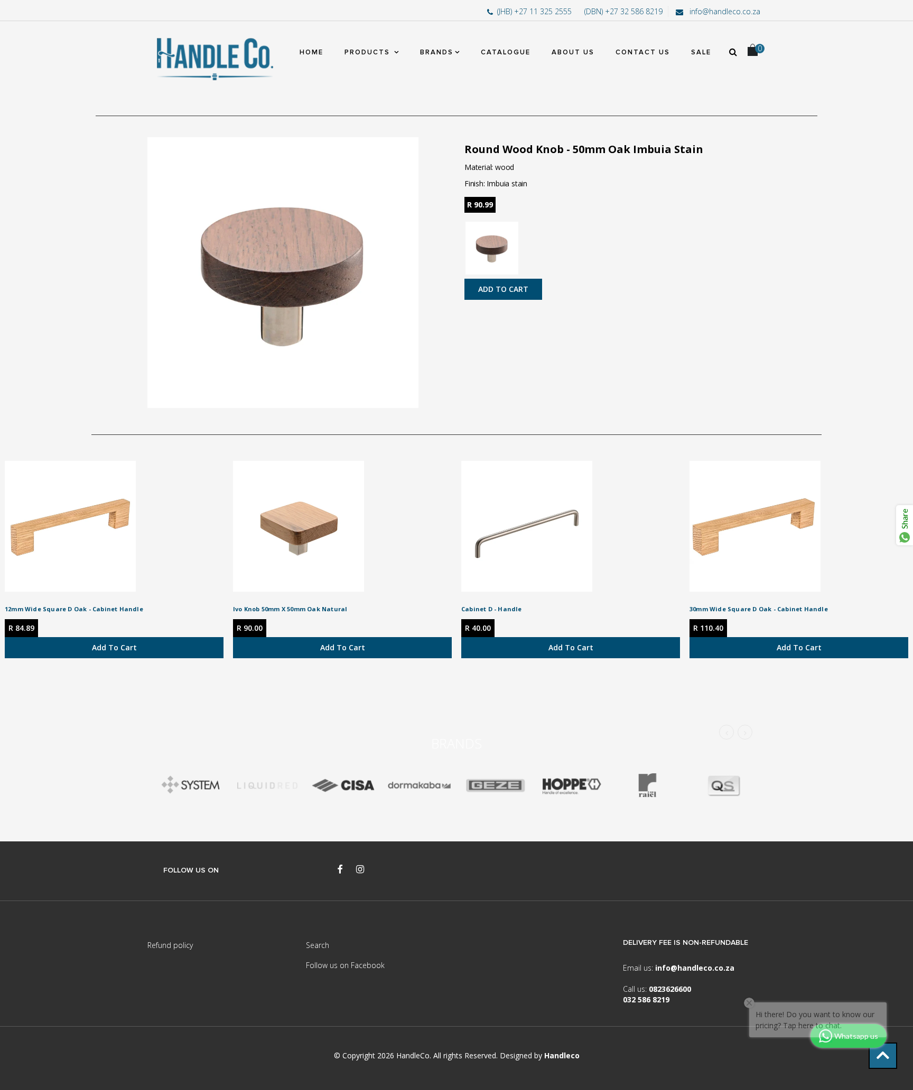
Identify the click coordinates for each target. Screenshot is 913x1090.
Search (317, 945)
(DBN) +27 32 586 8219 (623, 11)
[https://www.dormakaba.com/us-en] (419, 785)
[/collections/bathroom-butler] (267, 785)
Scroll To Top (883, 1055)
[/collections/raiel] (647, 785)
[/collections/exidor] (495, 785)
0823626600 (670, 989)
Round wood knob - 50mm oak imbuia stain (583, 149)
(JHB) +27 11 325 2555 (535, 11)
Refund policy (170, 945)
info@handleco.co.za (723, 11)
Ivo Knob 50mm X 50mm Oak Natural (290, 608)
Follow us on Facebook (345, 965)
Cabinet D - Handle (491, 608)
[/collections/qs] (723, 785)
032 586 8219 (646, 999)
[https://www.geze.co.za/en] (571, 785)
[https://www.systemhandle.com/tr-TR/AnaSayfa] (190, 785)
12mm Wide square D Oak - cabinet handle (74, 608)
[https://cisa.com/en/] (343, 785)
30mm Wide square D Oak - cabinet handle (759, 608)
